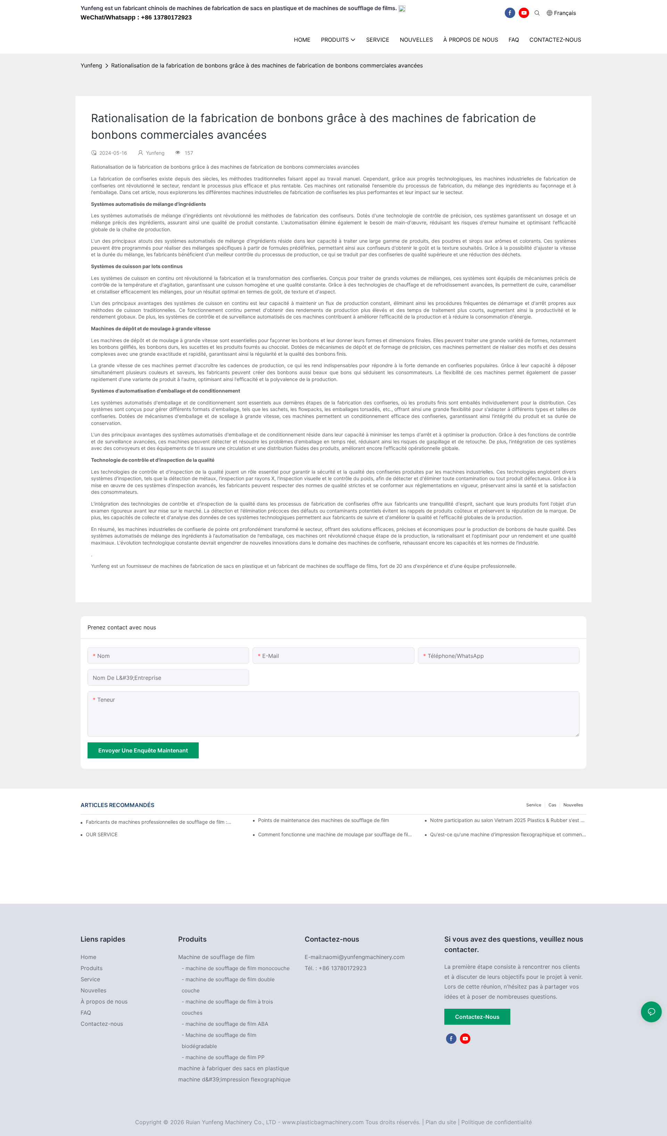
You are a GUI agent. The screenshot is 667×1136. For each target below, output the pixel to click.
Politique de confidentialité (496, 1122)
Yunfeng (91, 65)
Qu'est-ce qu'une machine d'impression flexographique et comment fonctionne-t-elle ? (508, 834)
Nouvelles (573, 804)
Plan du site (441, 1122)
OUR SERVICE (101, 834)
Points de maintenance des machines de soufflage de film (323, 820)
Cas (552, 804)
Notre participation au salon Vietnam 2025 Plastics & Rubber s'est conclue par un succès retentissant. (508, 820)
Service (533, 804)
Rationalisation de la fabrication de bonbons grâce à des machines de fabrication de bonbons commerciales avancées (267, 65)
